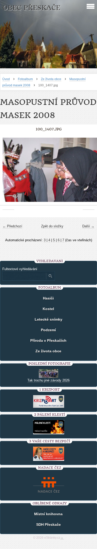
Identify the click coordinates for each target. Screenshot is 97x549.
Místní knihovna (48, 514)
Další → (88, 226)
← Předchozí (12, 226)
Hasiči (48, 298)
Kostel (48, 309)
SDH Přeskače (48, 524)
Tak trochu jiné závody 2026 (48, 380)
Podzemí (48, 330)
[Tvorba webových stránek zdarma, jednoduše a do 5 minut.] (62, 538)
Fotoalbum (25, 79)
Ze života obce (51, 79)
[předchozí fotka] (8, 172)
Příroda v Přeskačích (48, 340)
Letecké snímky (48, 319)
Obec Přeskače (31, 8)
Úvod (6, 79)
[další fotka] (88, 172)
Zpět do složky (52, 226)
